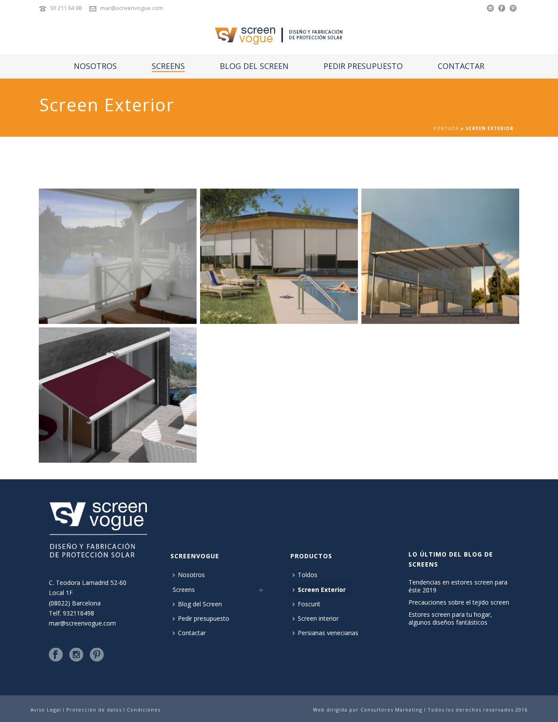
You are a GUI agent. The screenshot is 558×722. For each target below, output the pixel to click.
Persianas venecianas (328, 633)
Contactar (461, 66)
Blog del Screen (254, 66)
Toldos (307, 575)
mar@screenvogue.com (131, 8)
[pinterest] (97, 655)
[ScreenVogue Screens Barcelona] (279, 35)
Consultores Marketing (392, 709)
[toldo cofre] (118, 395)
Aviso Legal (46, 709)
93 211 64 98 (66, 8)
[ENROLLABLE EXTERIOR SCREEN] (279, 256)
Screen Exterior (322, 589)
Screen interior (318, 618)
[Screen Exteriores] (440, 256)
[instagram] (76, 655)
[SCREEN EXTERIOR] (118, 256)
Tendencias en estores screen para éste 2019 (457, 586)
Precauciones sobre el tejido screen (458, 602)
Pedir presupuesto (363, 66)
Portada (446, 128)
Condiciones (143, 709)
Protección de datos (94, 709)
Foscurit (309, 604)
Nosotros (95, 66)
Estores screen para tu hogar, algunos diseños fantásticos (450, 618)
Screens (168, 66)
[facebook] (56, 655)
